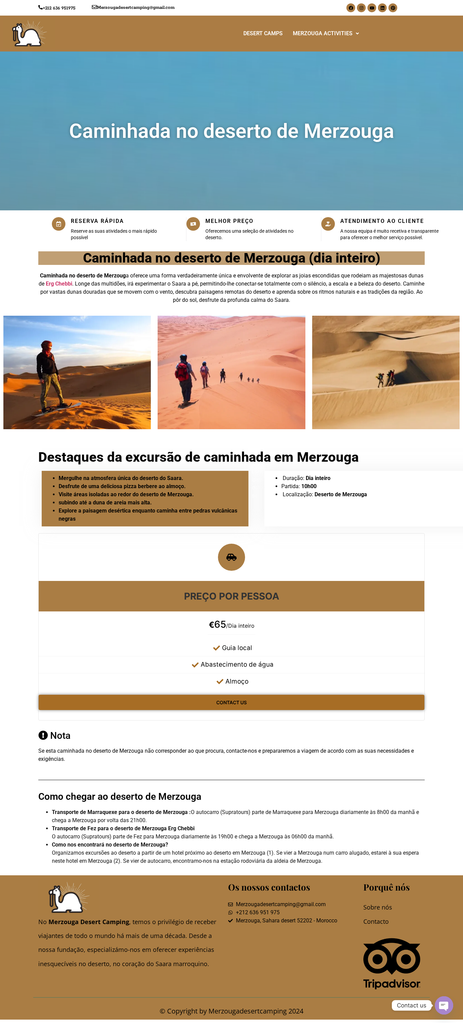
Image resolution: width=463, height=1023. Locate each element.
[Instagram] (361, 7)
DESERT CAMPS (263, 33)
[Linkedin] (382, 7)
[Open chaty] (444, 1005)
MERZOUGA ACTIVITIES (323, 33)
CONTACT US (231, 702)
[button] (326, 33)
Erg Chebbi (59, 283)
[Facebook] (350, 7)
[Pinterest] (392, 7)
